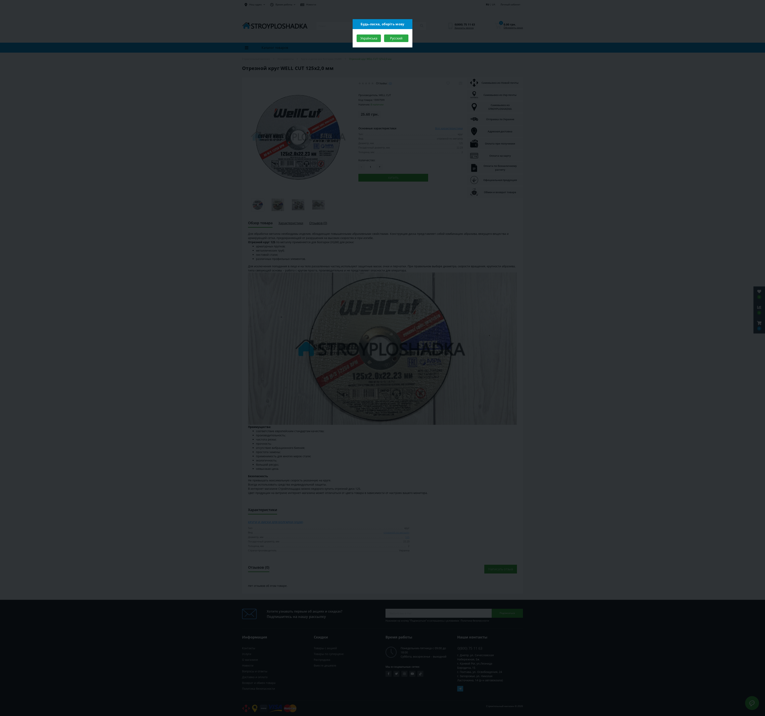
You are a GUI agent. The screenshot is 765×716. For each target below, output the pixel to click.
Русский (396, 38)
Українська (368, 38)
